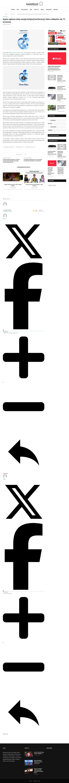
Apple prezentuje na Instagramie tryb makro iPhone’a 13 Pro (61, 107)
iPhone (13, 9)
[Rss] (8, 3)
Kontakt (55, 9)
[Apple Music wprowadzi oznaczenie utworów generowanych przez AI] (57, 58)
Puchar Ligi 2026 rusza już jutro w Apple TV (39, 753)
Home (6, 14)
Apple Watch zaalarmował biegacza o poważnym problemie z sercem (61, 78)
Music (42, 9)
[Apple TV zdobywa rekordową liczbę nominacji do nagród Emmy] (29, 771)
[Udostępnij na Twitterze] (23, 262)
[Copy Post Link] (29, 154)
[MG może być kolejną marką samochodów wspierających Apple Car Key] (52, 97)
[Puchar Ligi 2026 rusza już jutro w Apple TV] (29, 754)
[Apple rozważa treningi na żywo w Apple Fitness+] (13, 177)
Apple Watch (24, 9)
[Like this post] (26, 154)
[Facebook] (3, 3)
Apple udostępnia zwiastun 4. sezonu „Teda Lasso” (38, 762)
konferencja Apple (19, 147)
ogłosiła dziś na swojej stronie (16, 52)
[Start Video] (23, 78)
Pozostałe (48, 9)
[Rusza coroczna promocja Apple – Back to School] (34, 177)
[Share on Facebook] (27, 154)
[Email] (10, 3)
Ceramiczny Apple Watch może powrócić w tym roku (61, 88)
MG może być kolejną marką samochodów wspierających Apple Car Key (61, 97)
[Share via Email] (31, 154)
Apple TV (36, 9)
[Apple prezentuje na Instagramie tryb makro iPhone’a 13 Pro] (52, 107)
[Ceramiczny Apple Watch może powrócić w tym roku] (52, 88)
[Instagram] (5, 3)
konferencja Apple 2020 (30, 147)
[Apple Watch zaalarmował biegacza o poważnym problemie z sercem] (52, 77)
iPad (18, 9)
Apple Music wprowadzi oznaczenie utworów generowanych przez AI (54, 68)
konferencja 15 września (8, 147)
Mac (31, 9)
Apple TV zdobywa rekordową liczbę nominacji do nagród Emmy (38, 770)
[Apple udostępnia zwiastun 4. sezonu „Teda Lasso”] (29, 762)
